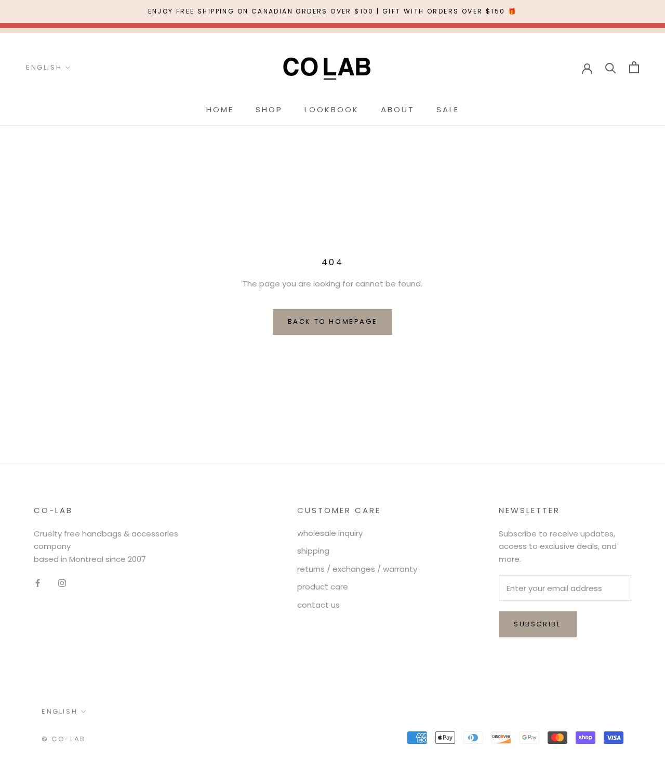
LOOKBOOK (331, 109)
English (44, 67)
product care (322, 586)
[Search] (610, 67)
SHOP (269, 109)
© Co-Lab (64, 739)
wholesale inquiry (330, 533)
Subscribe (538, 624)
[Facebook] (38, 583)
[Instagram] (62, 583)
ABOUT (398, 109)
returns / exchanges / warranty (357, 569)
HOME (220, 109)
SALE (447, 109)
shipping (313, 550)
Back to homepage (333, 321)
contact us (318, 604)
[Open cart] (634, 67)
